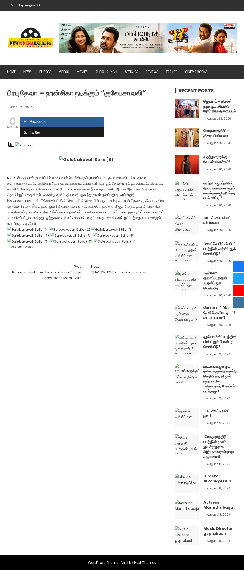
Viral (124, 562)
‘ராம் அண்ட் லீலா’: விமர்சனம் (217, 220)
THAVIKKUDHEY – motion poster (119, 269)
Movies (82, 72)
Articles (131, 72)
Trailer (172, 72)
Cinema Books (196, 72)
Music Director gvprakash (218, 531)
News (27, 72)
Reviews (152, 72)
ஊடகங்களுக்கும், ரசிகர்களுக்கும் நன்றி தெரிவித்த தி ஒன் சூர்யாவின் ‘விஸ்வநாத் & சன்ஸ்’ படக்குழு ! (220, 379)
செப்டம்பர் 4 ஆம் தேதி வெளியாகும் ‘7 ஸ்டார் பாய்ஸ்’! (219, 312)
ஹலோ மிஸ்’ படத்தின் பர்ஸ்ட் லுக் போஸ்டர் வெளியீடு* (220, 342)
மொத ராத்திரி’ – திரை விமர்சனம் (216, 133)
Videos (64, 72)
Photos (45, 72)
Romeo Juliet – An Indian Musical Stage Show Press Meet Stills (46, 272)
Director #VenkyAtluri (217, 478)
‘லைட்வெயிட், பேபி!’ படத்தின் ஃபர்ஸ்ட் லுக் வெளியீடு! (219, 248)
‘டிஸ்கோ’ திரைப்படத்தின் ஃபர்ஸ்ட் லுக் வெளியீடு (215, 280)
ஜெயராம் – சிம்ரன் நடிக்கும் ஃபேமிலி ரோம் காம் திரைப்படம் (219, 106)
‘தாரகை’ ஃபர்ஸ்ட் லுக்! (216, 413)
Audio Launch (106, 72)
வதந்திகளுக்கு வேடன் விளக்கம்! (217, 159)
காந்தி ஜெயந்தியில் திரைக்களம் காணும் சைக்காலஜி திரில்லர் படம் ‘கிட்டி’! (219, 190)
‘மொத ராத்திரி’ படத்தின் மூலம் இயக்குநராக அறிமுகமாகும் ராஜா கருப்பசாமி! (218, 446)
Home (11, 72)
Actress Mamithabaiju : (219, 505)
